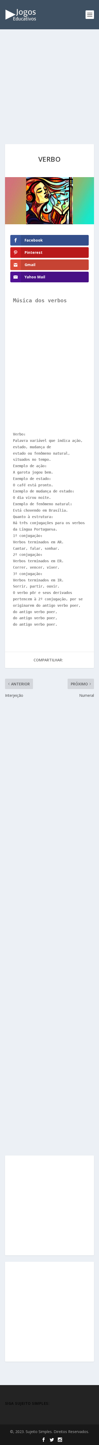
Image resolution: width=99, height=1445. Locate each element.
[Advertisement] (49, 92)
